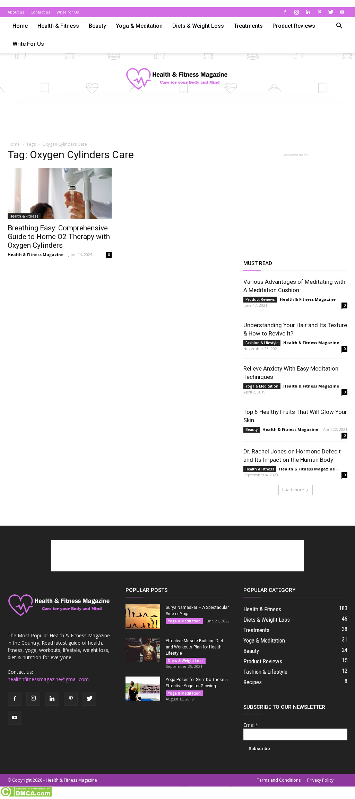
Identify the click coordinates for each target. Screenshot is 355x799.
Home (20, 26)
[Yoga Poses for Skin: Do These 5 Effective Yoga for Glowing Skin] (142, 689)
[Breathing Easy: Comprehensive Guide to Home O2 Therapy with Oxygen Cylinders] (60, 193)
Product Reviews (293, 26)
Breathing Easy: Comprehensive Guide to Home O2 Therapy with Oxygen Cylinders (59, 236)
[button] (339, 26)
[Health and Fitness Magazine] (177, 79)
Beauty (97, 26)
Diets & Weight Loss (198, 26)
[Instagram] (296, 12)
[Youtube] (342, 12)
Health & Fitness (58, 26)
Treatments (248, 26)
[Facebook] (285, 12)
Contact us (40, 12)
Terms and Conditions (279, 780)
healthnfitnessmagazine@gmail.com (48, 679)
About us (16, 12)
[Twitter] (331, 12)
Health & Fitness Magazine (35, 254)
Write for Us (68, 12)
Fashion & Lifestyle (261, 342)
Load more (293, 490)
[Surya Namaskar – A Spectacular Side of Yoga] (142, 616)
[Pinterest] (319, 12)
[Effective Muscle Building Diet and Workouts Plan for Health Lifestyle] (142, 650)
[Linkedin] (308, 12)
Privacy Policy (320, 780)
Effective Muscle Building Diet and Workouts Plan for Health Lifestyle (194, 647)
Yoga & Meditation (139, 26)
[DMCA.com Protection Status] (26, 795)
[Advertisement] (177, 123)
